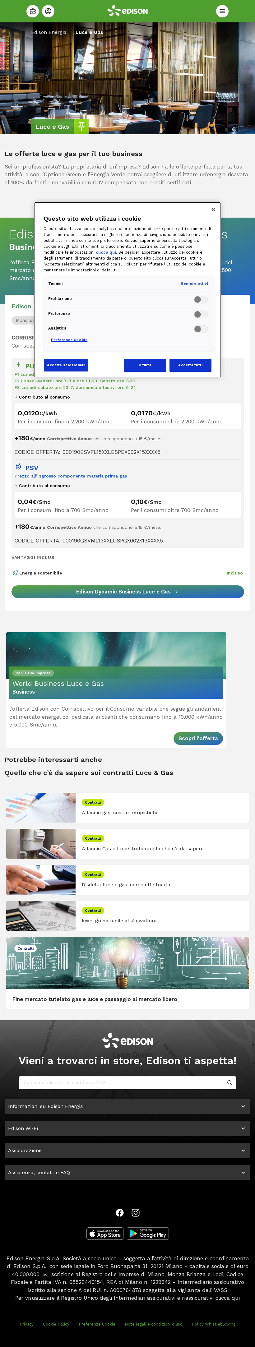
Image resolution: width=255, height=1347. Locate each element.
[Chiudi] (213, 209)
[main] (127, 673)
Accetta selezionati (66, 365)
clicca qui (228, 1298)
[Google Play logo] (148, 1233)
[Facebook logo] (119, 1212)
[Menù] (222, 11)
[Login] (48, 11)
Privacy (27, 1324)
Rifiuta (145, 365)
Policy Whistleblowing (213, 1324)
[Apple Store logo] (105, 1233)
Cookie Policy (56, 1324)
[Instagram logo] (135, 1212)
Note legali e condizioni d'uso (154, 1324)
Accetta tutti (190, 365)
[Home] (32, 11)
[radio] (26, 320)
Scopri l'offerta (198, 738)
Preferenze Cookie (97, 1324)
